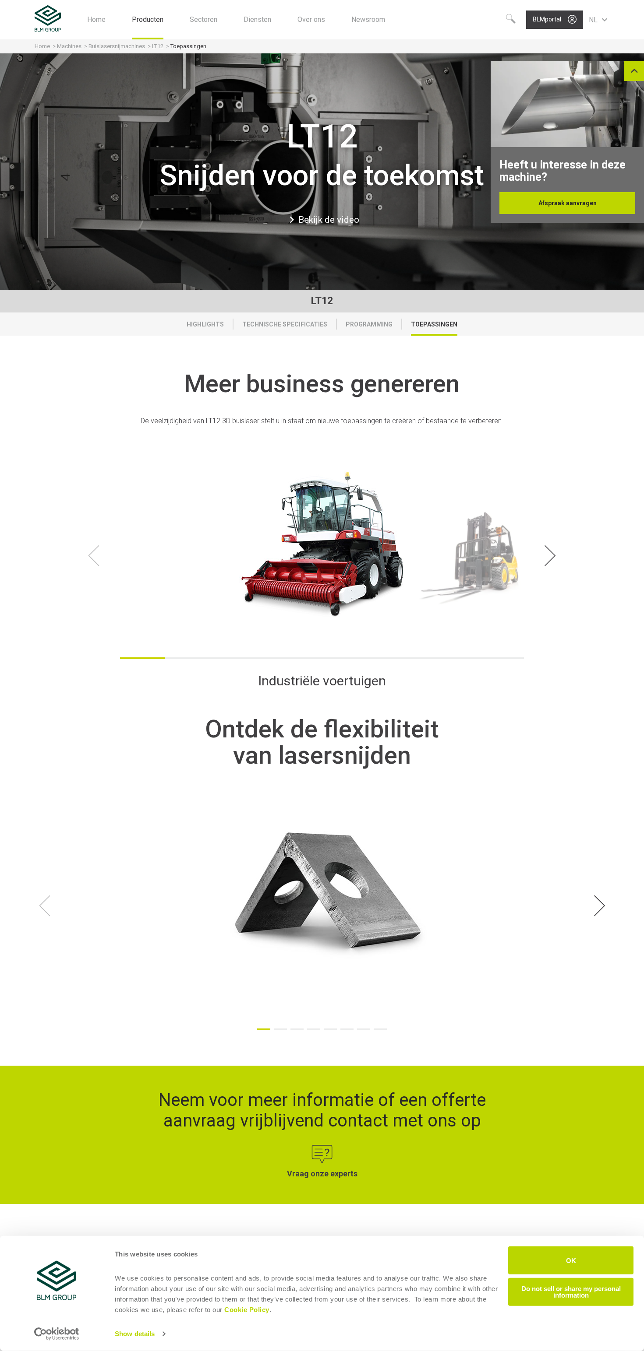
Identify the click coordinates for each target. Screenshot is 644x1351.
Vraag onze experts (322, 1173)
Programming (369, 324)
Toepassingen (434, 324)
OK (571, 1260)
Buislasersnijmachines (116, 46)
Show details (135, 1333)
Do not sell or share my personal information (571, 1291)
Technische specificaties (284, 324)
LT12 (157, 46)
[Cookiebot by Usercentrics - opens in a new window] (56, 1333)
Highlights (205, 324)
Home (42, 46)
